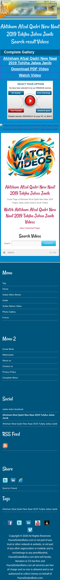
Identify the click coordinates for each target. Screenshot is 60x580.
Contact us (7, 366)
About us (6, 360)
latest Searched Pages (30, 228)
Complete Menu (10, 377)
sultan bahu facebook (12, 409)
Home (5, 289)
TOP (54, 253)
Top (4, 283)
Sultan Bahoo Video (12, 306)
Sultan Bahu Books (11, 294)
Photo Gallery (9, 312)
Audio (5, 300)
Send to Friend (9, 488)
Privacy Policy (9, 372)
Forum (5, 317)
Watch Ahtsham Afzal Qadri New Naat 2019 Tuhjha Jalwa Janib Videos (30, 215)
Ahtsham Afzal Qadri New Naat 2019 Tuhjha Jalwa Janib (30, 190)
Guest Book (8, 349)
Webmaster (8, 355)
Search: (8, 243)
